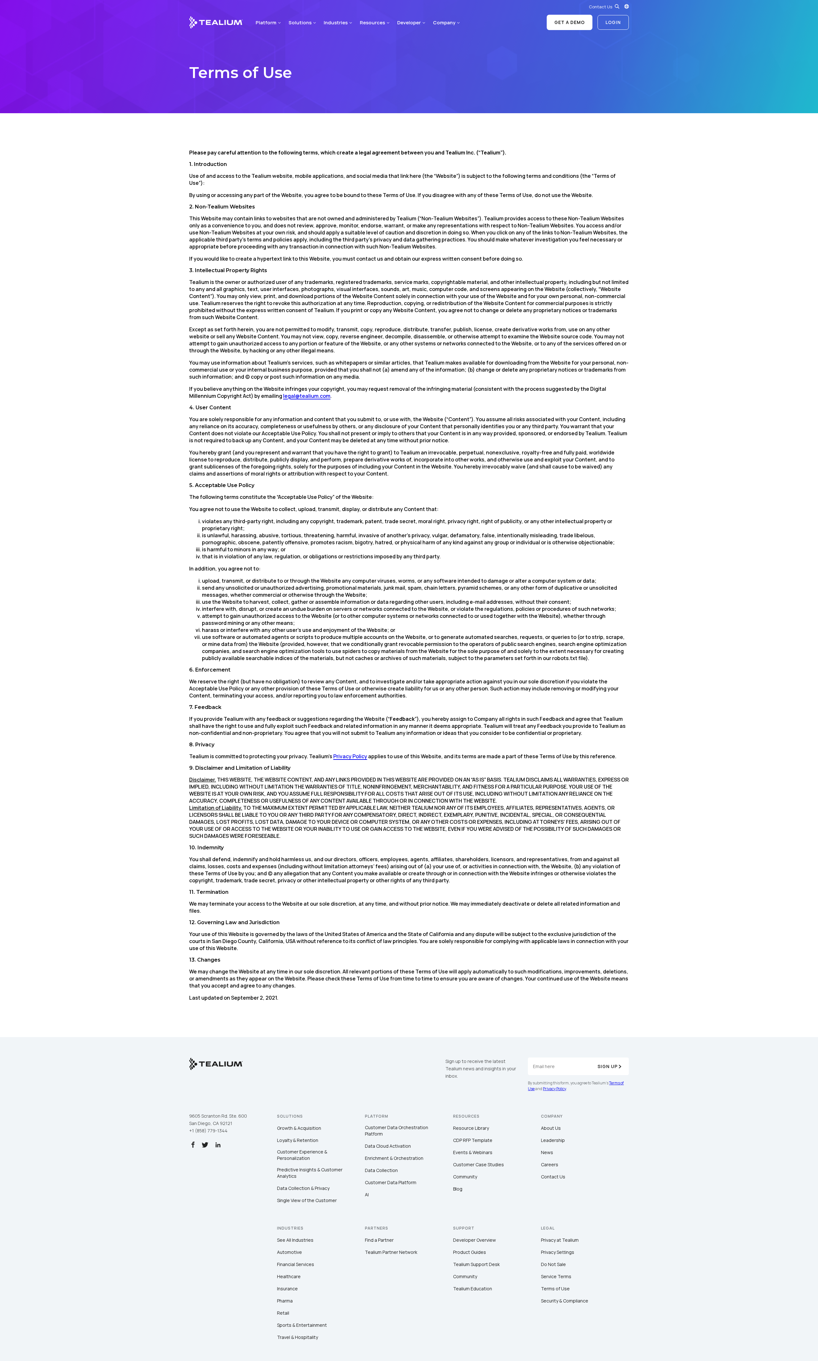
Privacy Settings (557, 1252)
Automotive (289, 1252)
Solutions (300, 22)
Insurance (287, 1289)
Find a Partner (379, 1240)
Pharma (285, 1301)
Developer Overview (474, 1240)
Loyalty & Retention (297, 1140)
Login (613, 22)
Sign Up (608, 1066)
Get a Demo (569, 22)
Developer (409, 22)
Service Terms (556, 1276)
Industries (336, 22)
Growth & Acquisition (299, 1128)
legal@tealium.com (306, 395)
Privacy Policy (350, 756)
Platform (266, 22)
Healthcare (289, 1276)
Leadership (553, 1140)
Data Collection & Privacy (303, 1188)
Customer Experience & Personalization (302, 1155)
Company (444, 22)
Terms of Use (555, 1289)
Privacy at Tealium (560, 1240)
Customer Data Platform (390, 1182)
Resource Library (471, 1128)
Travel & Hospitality (297, 1337)
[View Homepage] (216, 22)
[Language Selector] (626, 6)
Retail (283, 1313)
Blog (457, 1189)
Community (465, 1177)
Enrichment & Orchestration (394, 1158)
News (547, 1152)
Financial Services (295, 1264)
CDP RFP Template (472, 1140)
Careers (549, 1164)
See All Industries (295, 1240)
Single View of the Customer (307, 1200)
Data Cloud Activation (388, 1146)
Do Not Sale (553, 1264)
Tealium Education (472, 1289)
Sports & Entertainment (302, 1325)
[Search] (617, 6)
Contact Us (600, 7)
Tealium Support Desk (476, 1264)
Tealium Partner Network (391, 1252)
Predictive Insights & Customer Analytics (310, 1173)
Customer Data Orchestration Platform (396, 1130)
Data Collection (381, 1170)
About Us (551, 1128)
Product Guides (469, 1252)
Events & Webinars (472, 1152)
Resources (372, 22)
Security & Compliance (564, 1301)
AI (367, 1195)
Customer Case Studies (478, 1164)
